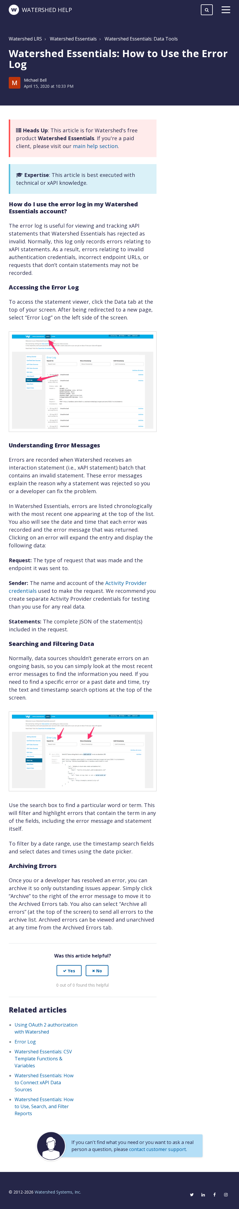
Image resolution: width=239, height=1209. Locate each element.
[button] (69, 970)
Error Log (25, 1041)
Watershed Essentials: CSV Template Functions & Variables (43, 1058)
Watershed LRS (25, 39)
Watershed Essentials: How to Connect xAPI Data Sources (44, 1082)
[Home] (14, 10)
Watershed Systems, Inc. (58, 1192)
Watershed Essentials (73, 39)
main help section (95, 146)
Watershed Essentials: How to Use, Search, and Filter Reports (44, 1106)
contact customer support (157, 1149)
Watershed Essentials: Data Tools (141, 39)
